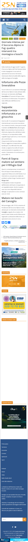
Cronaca (16, 38)
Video (3, 475)
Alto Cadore (4, 38)
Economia (4, 450)
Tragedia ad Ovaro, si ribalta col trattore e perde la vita (14, 241)
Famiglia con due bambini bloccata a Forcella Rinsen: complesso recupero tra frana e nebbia (13, 496)
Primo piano (22, 38)
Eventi (3, 471)
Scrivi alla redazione (7, 481)
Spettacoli (4, 456)
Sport (3, 460)
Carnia (10, 38)
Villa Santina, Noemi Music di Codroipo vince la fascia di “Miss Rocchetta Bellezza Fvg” (14, 237)
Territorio (4, 447)
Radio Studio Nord (7, 478)
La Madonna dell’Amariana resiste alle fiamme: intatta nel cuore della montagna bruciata (13, 488)
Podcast (4, 468)
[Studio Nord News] (4, 20)
